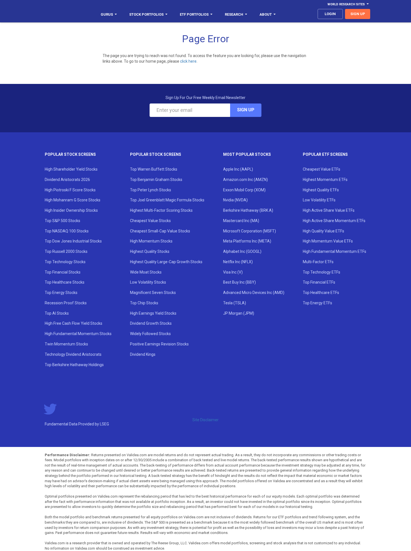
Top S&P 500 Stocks (62, 220)
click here (188, 61)
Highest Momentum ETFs (325, 179)
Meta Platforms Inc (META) (247, 241)
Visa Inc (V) (233, 272)
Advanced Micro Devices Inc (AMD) (253, 292)
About (265, 14)
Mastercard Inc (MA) (241, 220)
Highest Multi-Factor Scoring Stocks (161, 210)
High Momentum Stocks (151, 241)
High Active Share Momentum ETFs (334, 220)
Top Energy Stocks (61, 292)
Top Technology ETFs (321, 272)
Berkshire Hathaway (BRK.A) (248, 210)
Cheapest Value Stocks (150, 220)
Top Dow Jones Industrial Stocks (73, 241)
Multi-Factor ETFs (318, 262)
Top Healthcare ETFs (321, 292)
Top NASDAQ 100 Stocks (67, 231)
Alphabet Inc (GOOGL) (242, 251)
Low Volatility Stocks (148, 282)
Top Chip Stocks (144, 303)
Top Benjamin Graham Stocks (156, 179)
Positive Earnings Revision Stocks (159, 344)
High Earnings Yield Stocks (153, 313)
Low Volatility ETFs (319, 200)
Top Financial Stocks (63, 272)
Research (234, 14)
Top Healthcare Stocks (64, 282)
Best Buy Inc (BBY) (239, 282)
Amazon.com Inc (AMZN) (245, 179)
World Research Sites (346, 4)
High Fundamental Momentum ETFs (334, 251)
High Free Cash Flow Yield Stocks (73, 323)
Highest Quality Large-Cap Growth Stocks (166, 262)
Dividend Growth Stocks (151, 323)
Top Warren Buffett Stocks (153, 169)
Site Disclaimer (205, 420)
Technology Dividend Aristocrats (73, 354)
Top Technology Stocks (65, 262)
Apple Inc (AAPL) (238, 169)
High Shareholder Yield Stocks (71, 169)
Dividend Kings (142, 354)
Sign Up (245, 109)
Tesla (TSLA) (234, 303)
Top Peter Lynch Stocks (150, 190)
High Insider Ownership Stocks (71, 210)
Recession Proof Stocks (66, 303)
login (330, 14)
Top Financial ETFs (319, 282)
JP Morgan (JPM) (238, 313)
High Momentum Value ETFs (328, 241)
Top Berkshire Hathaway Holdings (74, 364)
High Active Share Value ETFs (329, 210)
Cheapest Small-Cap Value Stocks (160, 231)
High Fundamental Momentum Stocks (78, 333)
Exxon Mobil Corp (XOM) (244, 190)
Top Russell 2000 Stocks (66, 251)
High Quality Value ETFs (323, 231)
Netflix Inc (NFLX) (238, 262)
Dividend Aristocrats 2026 (67, 179)
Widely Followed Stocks (150, 333)
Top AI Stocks (57, 313)
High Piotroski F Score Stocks (70, 190)
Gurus (107, 14)
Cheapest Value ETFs (321, 169)
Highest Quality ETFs (321, 190)
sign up (357, 14)
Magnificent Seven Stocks (153, 292)
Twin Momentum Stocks (66, 344)
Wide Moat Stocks (146, 272)
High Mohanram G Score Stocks (72, 200)
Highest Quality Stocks (149, 251)
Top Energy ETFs (317, 303)
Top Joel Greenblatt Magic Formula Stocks (167, 200)
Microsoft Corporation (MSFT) (249, 231)
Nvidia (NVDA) (235, 200)
